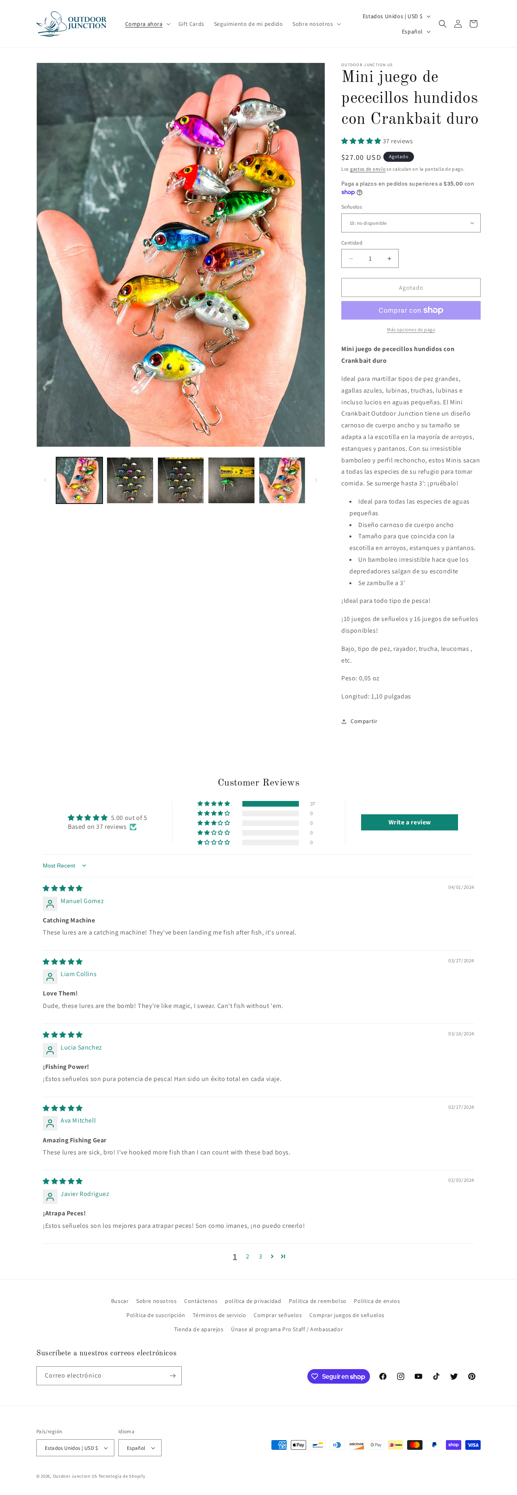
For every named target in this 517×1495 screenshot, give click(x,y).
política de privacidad (253, 1301)
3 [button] (261, 1256)
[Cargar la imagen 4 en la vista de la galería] (231, 480)
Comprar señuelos (278, 1315)
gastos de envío (368, 169)
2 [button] (248, 1256)
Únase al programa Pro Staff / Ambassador (287, 1329)
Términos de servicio (219, 1315)
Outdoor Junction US (75, 1476)
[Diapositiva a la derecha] (316, 480)
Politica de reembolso (318, 1301)
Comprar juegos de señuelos (347, 1315)
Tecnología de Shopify (122, 1476)
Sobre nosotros (156, 1301)
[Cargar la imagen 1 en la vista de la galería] (79, 480)
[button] (147, 23)
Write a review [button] (410, 822)
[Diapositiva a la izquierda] (45, 480)
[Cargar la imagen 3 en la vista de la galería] (181, 480)
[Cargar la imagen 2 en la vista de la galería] (130, 480)
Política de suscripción (155, 1315)
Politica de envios (377, 1301)
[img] (63, 888)
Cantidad (351, 242)
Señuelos (351, 206)
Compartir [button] (364, 721)
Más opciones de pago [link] (411, 329)
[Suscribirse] (172, 1375)
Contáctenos (201, 1301)
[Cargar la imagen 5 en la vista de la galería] (282, 480)
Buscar (120, 1301)
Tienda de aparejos (199, 1329)
